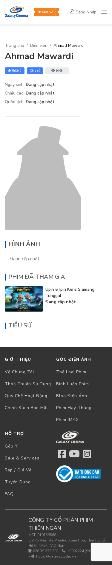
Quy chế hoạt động (26, 396)
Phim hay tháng (74, 408)
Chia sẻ (35, 71)
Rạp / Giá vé (18, 470)
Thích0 (17, 71)
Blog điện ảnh (71, 396)
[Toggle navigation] (104, 12)
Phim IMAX (67, 419)
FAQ (9, 494)
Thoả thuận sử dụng (28, 384)
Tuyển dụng (18, 482)
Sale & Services (22, 458)
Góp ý (11, 446)
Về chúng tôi (19, 372)
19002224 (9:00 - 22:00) (87, 551)
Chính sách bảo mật (26, 408)
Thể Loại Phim (71, 372)
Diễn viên (38, 45)
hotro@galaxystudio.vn (56, 556)
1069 (59, 71)
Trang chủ (14, 45)
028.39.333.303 (46, 551)
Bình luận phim (72, 384)
